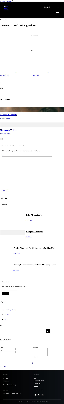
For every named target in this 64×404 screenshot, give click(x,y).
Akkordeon (7, 314)
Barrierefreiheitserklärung (9, 385)
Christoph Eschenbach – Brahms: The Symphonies (34, 265)
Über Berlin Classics (39, 380)
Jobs (35, 378)
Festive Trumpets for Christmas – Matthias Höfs (34, 248)
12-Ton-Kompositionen (10, 309)
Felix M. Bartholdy (8, 115)
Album (5, 319)
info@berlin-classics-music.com (13, 393)
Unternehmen (37, 383)
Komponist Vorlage (8, 130)
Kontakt (36, 386)
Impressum (6, 381)
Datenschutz (6, 378)
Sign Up (5, 293)
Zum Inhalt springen (5, 1)
